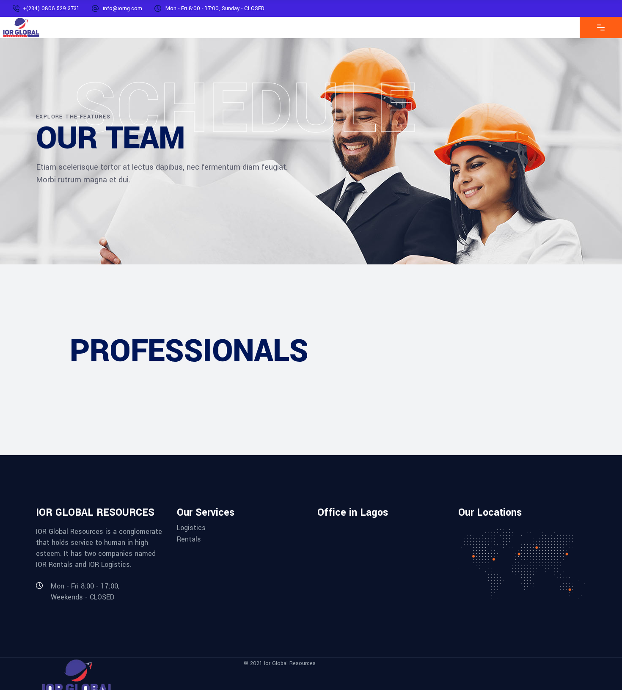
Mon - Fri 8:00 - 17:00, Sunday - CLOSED (214, 8)
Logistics (191, 528)
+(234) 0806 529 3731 (51, 8)
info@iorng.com (122, 8)
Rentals (189, 539)
